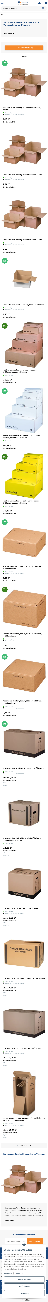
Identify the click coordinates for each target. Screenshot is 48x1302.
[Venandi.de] (24, 3)
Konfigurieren (24, 1286)
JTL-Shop (27, 1300)
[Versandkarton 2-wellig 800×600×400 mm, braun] (24, 215)
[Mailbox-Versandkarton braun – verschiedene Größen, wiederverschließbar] (24, 345)
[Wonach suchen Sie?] (43, 8)
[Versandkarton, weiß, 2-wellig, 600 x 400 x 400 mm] (24, 280)
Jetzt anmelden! (35, 1241)
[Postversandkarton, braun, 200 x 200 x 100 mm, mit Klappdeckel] (24, 676)
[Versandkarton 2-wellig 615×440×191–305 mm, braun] (24, 82)
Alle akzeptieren (24, 1279)
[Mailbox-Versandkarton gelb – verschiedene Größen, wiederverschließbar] (24, 476)
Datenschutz (19, 1273)
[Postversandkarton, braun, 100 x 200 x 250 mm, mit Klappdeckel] (24, 541)
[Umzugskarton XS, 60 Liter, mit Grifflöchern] (24, 883)
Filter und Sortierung (25, 48)
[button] (39, 3)
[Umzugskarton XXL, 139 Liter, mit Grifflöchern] (24, 1023)
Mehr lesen (9, 1221)
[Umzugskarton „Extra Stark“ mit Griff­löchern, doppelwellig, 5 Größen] (24, 813)
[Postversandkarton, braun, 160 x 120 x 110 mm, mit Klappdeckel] (24, 609)
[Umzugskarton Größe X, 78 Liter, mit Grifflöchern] (24, 743)
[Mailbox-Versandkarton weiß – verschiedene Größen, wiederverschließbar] (24, 410)
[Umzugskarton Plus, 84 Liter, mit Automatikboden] (24, 953)
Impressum (8, 1273)
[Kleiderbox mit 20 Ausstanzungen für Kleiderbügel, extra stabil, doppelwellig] (24, 1093)
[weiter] (30, 1145)
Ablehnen (25, 1293)
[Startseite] (2, 14)
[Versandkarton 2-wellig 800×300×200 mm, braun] (24, 150)
